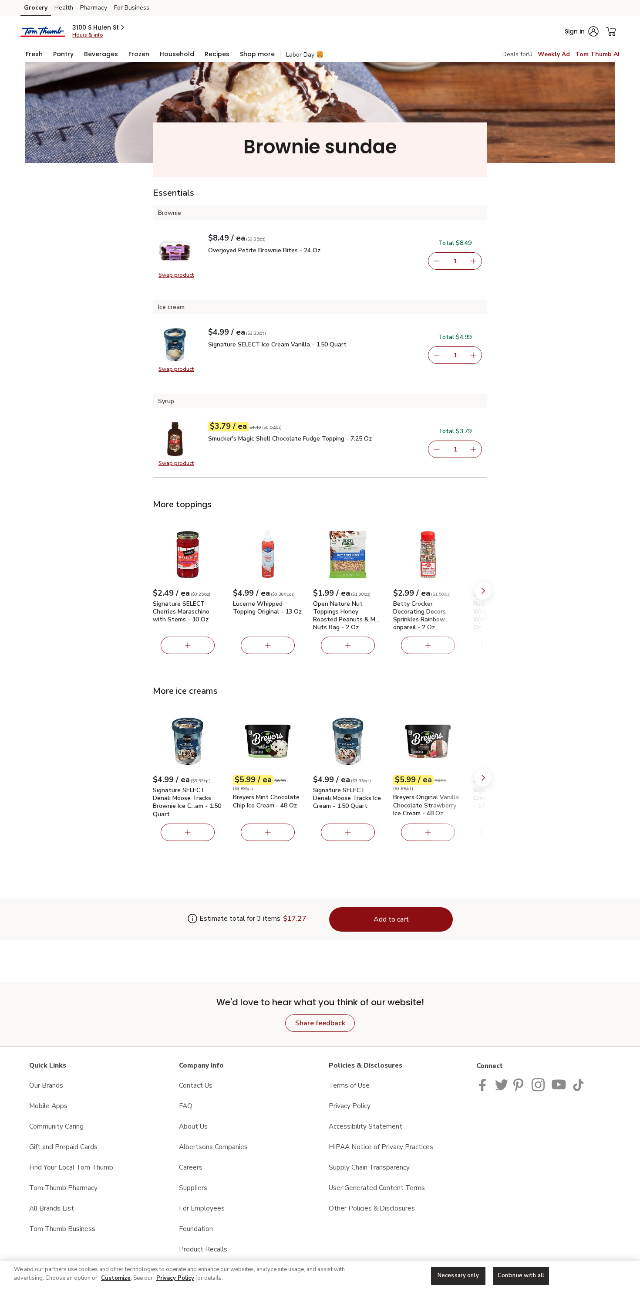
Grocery (35, 7)
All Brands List (51, 1208)
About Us (193, 1126)
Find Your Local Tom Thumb (71, 1167)
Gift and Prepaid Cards (63, 1146)
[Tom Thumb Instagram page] (538, 1084)
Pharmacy (93, 7)
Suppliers (193, 1187)
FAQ (185, 1105)
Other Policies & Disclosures (372, 1208)
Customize (116, 1278)
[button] (99, 27)
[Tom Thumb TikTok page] (578, 1084)
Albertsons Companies (213, 1146)
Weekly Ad (554, 54)
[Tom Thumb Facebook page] (484, 1084)
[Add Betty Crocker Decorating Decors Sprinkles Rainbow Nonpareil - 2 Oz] (428, 645)
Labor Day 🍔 (304, 55)
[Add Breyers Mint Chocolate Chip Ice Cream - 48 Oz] (268, 832)
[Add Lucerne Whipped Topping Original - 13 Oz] (268, 645)
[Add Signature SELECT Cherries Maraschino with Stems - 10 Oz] (188, 645)
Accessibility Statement (365, 1126)
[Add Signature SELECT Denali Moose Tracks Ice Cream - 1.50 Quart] (348, 832)
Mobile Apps (48, 1105)
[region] (320, 1276)
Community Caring (56, 1126)
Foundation (196, 1228)
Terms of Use (349, 1085)
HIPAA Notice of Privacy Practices (381, 1146)
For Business (131, 7)
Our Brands (46, 1085)
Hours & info (87, 34)
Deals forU (517, 54)
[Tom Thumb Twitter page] (501, 1084)
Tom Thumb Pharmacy (63, 1187)
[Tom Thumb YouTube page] (559, 1084)
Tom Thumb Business (62, 1228)
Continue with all (521, 1275)
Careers (190, 1167)
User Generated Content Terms (377, 1187)
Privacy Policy (350, 1105)
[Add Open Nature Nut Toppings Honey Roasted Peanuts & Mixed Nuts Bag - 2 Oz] (348, 645)
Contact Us (195, 1085)
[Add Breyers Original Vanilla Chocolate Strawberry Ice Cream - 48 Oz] (428, 832)
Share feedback (320, 1023)
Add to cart (391, 919)
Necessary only (458, 1275)
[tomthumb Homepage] (42, 31)
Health (63, 7)
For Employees (202, 1208)
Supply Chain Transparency (369, 1167)
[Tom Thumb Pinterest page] (520, 1084)
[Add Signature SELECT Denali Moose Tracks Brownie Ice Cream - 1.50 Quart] (188, 832)
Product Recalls (203, 1249)
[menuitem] (34, 54)
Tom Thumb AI (597, 54)
